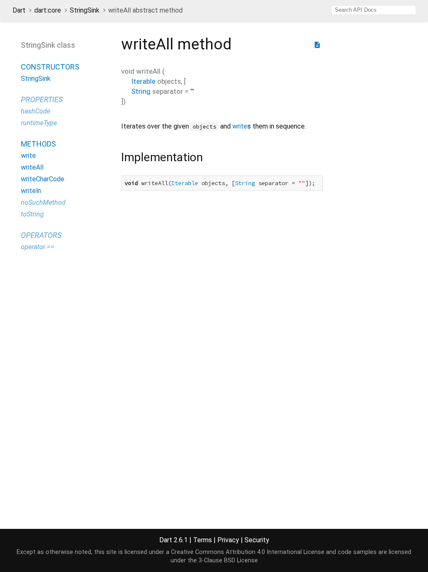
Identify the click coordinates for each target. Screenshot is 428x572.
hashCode (35, 111)
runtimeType (39, 123)
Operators (41, 235)
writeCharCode (42, 179)
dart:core (47, 10)
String (140, 91)
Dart (19, 10)
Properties (42, 99)
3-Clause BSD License (228, 560)
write (28, 156)
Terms (202, 540)
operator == (37, 247)
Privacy (228, 540)
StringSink (84, 10)
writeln (31, 191)
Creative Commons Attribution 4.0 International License (247, 552)
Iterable (143, 81)
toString (32, 214)
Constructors (50, 66)
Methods (38, 143)
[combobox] (373, 10)
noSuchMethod (43, 202)
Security (257, 540)
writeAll (32, 167)
